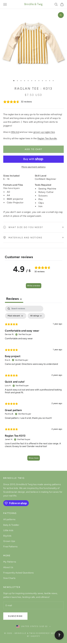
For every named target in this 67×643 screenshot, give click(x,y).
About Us (8, 567)
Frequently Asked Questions (18, 572)
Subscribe (15, 616)
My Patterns (9, 561)
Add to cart (33, 149)
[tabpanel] (33, 385)
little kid (15, 132)
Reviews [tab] (14, 299)
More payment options (33, 167)
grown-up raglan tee (44, 132)
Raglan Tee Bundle (47, 138)
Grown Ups (9, 541)
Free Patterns (10, 546)
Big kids (7, 535)
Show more (34, 458)
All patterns (9, 519)
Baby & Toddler (11, 525)
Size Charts (9, 578)
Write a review (33, 285)
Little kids (8, 530)
